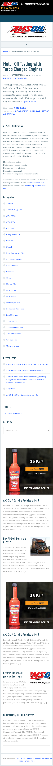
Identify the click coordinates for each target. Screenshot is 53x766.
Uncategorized (12, 346)
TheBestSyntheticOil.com (26, 31)
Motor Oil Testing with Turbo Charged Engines (22, 66)
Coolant (9, 241)
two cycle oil (11, 340)
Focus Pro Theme (24, 758)
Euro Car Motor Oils (15, 253)
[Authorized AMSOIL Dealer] (26, 4)
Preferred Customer (15, 309)
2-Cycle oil (10, 389)
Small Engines (12, 315)
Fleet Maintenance (14, 259)
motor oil (35, 111)
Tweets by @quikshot (12, 413)
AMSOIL (9, 203)
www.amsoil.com (37, 183)
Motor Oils (20, 108)
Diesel (9, 247)
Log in (32, 761)
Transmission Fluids (15, 327)
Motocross (11, 290)
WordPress (24, 761)
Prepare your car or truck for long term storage (27, 364)
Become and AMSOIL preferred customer (13, 674)
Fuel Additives (12, 265)
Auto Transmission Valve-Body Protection (24, 370)
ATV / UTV (11, 216)
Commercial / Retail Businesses (18, 715)
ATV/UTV (10, 222)
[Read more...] (31, 101)
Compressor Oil (13, 234)
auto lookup (21, 111)
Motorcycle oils (13, 303)
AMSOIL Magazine (14, 210)
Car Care (10, 228)
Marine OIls (11, 284)
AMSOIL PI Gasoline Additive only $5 (22, 395)
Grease (9, 278)
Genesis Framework (43, 758)
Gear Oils (10, 272)
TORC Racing (12, 321)
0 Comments (21, 78)
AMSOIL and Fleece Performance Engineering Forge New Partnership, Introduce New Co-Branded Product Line (26, 379)
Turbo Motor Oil (13, 333)
